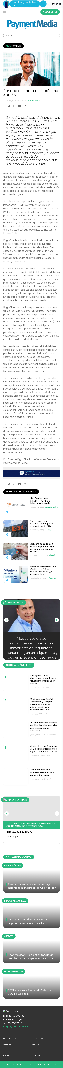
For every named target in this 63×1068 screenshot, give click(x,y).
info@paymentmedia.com (15, 1026)
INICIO (8, 46)
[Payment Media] (32, 21)
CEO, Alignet (12, 836)
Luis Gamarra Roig (19, 832)
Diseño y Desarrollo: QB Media (41, 1064)
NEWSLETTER (50, 12)
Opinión (17, 46)
